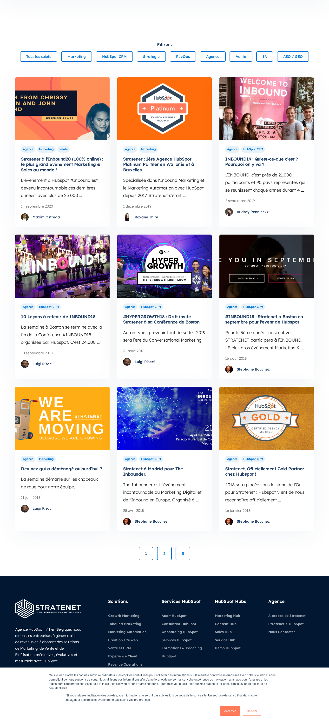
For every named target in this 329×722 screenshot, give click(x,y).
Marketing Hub (227, 616)
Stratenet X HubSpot (286, 624)
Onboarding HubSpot (180, 632)
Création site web (123, 640)
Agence (28, 149)
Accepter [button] (230, 711)
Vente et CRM (119, 648)
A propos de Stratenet (287, 616)
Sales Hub (223, 632)
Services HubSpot (177, 640)
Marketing (46, 149)
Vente (63, 149)
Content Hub (226, 624)
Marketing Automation (127, 632)
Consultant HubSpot (179, 624)
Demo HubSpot (228, 648)
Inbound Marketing (124, 624)
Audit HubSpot (174, 616)
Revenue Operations (125, 664)
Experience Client (123, 656)
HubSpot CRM (253, 149)
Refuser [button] (252, 711)
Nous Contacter (281, 632)
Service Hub (225, 640)
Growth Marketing (123, 616)
